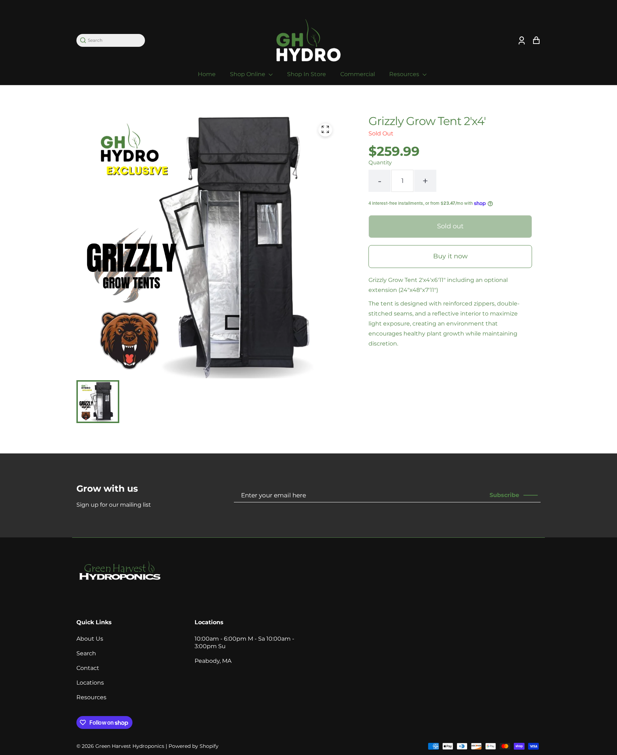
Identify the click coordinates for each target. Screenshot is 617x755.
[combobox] (114, 40)
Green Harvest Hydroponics (129, 746)
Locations (90, 682)
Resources (405, 74)
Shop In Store (306, 74)
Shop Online (248, 74)
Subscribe (504, 495)
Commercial (357, 74)
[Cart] (536, 40)
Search (86, 653)
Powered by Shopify (194, 746)
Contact (87, 668)
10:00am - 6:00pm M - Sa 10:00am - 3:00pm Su (244, 642)
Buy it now (450, 256)
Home (207, 74)
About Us (89, 638)
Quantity (380, 162)
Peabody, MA (213, 660)
